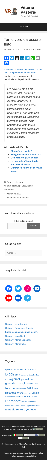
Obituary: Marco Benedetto (18, 340)
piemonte (24, 401)
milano (15, 397)
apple (7, 369)
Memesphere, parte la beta (24, 158)
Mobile (20, 397)
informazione (32, 384)
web (22, 409)
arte (9, 186)
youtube (31, 409)
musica (34, 397)
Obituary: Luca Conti (15, 336)
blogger (16, 375)
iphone (23, 389)
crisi (26, 375)
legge (30, 186)
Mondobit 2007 (14, 194)
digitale (32, 375)
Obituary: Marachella (15, 344)
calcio (23, 375)
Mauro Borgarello (26, 444)
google (22, 383)
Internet (10, 388)
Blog (24, 186)
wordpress (9, 189)
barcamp (16, 186)
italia (30, 388)
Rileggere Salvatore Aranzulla (26, 154)
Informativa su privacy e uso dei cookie (20, 453)
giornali (15, 379)
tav (30, 406)
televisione (36, 406)
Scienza (17, 406)
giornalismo (27, 379)
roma (12, 406)
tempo (8, 409)
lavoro (19, 393)
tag (27, 405)
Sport (23, 406)
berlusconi (30, 369)
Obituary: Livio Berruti (16, 324)
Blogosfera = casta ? (21, 151)
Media (35, 392)
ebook (37, 375)
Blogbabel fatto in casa (18, 197)
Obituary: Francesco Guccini (19, 328)
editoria (8, 379)
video (15, 409)
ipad (18, 389)
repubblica (32, 402)
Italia (36, 389)
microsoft (8, 397)
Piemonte (13, 401)
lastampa (10, 392)
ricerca (7, 406)
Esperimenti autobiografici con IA (21, 332)
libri (30, 393)
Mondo (27, 396)
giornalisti (11, 383)
